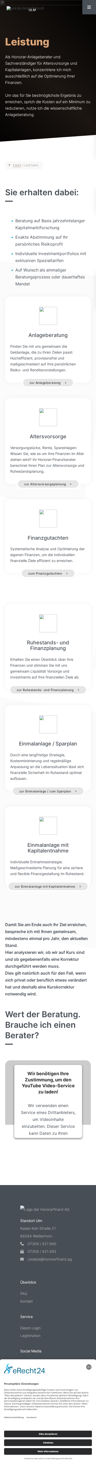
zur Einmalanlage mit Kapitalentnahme (45, 886)
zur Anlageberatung (45, 382)
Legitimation (30, 1335)
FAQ (23, 1293)
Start (17, 165)
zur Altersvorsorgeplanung (45, 484)
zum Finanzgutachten (45, 573)
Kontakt (26, 1301)
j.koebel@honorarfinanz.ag (49, 1259)
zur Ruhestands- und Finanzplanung (45, 690)
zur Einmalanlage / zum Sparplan (45, 791)
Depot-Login (30, 1328)
